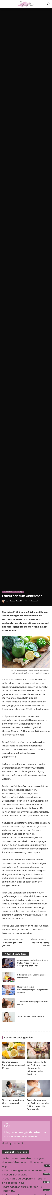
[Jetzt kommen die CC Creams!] (8, 1017)
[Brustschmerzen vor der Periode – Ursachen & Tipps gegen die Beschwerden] (38, 1088)
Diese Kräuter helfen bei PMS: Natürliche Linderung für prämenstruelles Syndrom (37, 1068)
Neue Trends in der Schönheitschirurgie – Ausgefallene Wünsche (32, 990)
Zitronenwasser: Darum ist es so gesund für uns (13, 1065)
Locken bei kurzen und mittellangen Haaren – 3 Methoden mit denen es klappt (23, 1162)
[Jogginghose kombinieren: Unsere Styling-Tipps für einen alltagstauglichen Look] (8, 963)
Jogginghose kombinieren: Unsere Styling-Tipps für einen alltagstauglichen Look (32, 963)
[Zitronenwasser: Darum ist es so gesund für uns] (13, 1050)
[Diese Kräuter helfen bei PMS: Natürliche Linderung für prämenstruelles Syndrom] (38, 1050)
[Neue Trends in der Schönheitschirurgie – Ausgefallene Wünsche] (8, 990)
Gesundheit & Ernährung (13, 592)
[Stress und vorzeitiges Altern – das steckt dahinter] (13, 1088)
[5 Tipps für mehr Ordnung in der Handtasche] (8, 977)
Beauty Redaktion (17, 601)
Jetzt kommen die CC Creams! (31, 1016)
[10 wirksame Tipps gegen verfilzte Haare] (8, 1003)
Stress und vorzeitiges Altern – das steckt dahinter (13, 1103)
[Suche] (48, 4)
